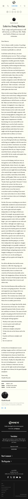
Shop (2, 496)
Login (2, 494)
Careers (2, 485)
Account (20, 6)
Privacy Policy (3, 490)
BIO (2, 408)
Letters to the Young (11, 385)
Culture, (8, 387)
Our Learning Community (6, 487)
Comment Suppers (4, 488)
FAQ (2, 483)
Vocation (13, 387)
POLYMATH (24, 496)
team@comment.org (14, 472)
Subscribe (14, 6)
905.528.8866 (14, 470)
